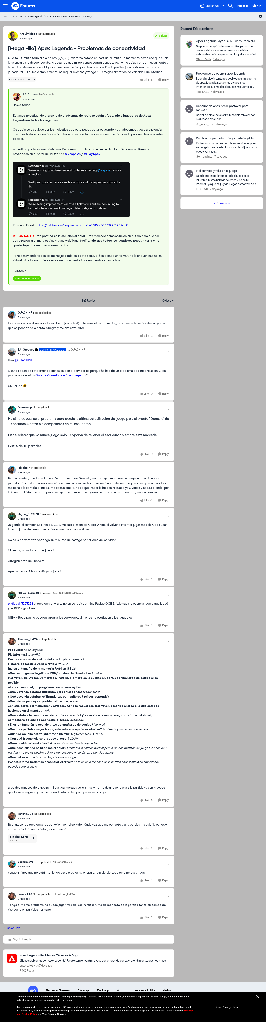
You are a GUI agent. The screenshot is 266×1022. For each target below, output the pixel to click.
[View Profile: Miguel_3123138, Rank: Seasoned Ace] (12, 516)
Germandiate (204, 156)
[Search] (230, 6)
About (122, 990)
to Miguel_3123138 (71, 593)
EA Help (103, 990)
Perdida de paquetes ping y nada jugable (225, 138)
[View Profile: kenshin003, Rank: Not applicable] (12, 816)
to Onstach (46, 94)
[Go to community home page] (23, 6)
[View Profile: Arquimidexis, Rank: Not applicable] (13, 36)
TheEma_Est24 (28, 639)
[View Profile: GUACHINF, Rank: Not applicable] (12, 315)
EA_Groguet (26, 349)
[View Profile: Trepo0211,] (189, 76)
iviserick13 (25, 894)
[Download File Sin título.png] (33, 838)
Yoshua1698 (26, 862)
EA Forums (8, 16)
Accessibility (145, 990)
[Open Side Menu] (5, 6)
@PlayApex (92, 154)
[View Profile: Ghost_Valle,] (189, 44)
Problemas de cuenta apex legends (221, 73)
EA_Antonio (30, 94)
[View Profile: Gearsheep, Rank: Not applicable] (12, 410)
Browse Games (58, 990)
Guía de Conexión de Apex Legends (60, 375)
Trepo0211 (202, 92)
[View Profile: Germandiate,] (189, 141)
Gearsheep (25, 407)
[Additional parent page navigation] (20, 16)
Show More (13, 928)
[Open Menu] (260, 16)
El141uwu (202, 189)
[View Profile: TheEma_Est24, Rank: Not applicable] (12, 641)
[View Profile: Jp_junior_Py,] (189, 109)
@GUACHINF (24, 360)
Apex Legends (35, 16)
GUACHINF (25, 312)
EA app (83, 990)
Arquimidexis (28, 34)
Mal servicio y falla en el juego (216, 171)
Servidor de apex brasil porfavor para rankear (222, 108)
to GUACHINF (76, 349)
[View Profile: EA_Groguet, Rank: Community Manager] (12, 352)
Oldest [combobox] (168, 301)
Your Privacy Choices (228, 1007)
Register (242, 6)
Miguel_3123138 (28, 514)
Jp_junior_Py (204, 124)
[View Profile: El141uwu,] (189, 174)
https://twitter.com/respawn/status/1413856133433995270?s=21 (82, 225)
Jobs (167, 990)
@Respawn (73, 154)
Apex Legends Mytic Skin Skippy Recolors (225, 41)
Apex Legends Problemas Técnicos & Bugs (69, 16)
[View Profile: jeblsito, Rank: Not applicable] (12, 470)
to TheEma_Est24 (63, 894)
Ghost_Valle (203, 59)
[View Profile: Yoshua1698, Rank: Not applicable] (12, 864)
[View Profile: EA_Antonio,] (17, 97)
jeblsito (23, 468)
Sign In (256, 6)
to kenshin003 (62, 862)
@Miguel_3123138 (20, 603)
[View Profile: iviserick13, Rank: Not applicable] (12, 896)
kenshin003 (25, 814)
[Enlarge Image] (88, 189)
